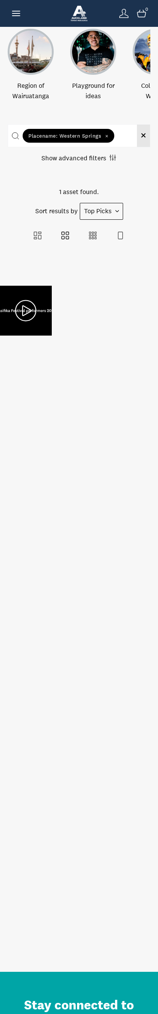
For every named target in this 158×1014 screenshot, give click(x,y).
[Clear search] (143, 136)
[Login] (124, 13)
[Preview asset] (26, 311)
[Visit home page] (79, 13)
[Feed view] (120, 236)
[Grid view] (65, 236)
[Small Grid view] (93, 236)
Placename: (68, 135)
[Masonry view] (37, 236)
